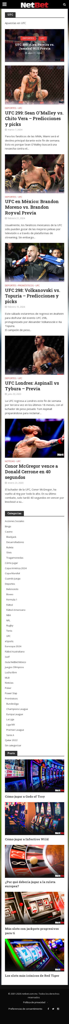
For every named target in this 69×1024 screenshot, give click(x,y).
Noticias (10, 461)
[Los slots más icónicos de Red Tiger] (34, 954)
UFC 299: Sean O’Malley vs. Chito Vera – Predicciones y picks (34, 118)
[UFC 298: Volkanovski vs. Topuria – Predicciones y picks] (34, 262)
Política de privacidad (34, 1002)
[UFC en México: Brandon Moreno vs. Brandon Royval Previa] (34, 173)
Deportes (28, 38)
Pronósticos (26, 286)
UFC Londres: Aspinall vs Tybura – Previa (32, 386)
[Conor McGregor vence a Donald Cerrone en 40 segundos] (34, 438)
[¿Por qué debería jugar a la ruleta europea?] (34, 861)
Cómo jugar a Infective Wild (27, 839)
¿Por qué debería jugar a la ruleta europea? (30, 884)
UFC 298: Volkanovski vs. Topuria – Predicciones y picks (32, 296)
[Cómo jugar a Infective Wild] (34, 818)
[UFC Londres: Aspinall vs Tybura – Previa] (34, 355)
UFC (43, 38)
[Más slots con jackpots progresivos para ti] (34, 907)
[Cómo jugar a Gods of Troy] (34, 775)
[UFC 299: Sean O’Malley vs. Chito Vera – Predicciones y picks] (34, 85)
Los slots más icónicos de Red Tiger (32, 976)
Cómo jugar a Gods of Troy (25, 796)
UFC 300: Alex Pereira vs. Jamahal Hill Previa (34, 46)
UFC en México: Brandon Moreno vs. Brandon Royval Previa (32, 207)
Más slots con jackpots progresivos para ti (32, 931)
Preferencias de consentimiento (25, 1008)
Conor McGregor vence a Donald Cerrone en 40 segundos (31, 471)
